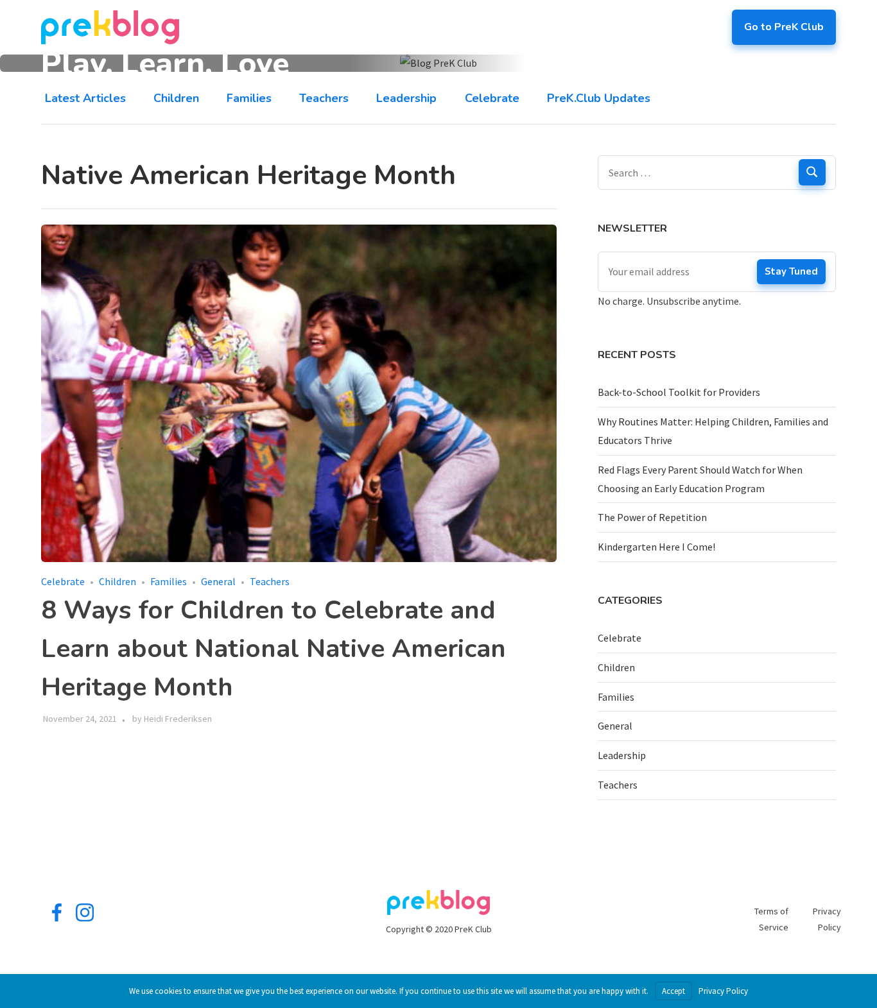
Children (176, 97)
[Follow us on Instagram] (85, 918)
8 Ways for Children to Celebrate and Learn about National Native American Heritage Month (273, 649)
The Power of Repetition (652, 517)
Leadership (406, 97)
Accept (673, 991)
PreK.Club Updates (598, 97)
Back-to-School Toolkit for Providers (679, 392)
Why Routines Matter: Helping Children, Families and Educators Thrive (713, 431)
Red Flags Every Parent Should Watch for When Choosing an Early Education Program (700, 479)
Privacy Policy (723, 991)
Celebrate (492, 97)
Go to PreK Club (784, 27)
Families (249, 97)
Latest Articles (85, 97)
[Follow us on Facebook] (56, 918)
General (218, 581)
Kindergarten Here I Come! (656, 546)
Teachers (324, 97)
